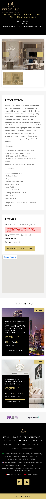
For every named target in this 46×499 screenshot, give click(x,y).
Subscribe (21, 444)
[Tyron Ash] (10, 7)
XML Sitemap (27, 448)
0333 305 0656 (33, 474)
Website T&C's (34, 444)
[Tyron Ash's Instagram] (19, 482)
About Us (16, 437)
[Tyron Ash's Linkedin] (26, 482)
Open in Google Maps (21, 248)
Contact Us (36, 441)
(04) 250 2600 (15, 474)
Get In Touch (23, 496)
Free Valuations (32, 437)
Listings (23, 441)
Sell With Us (10, 441)
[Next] (40, 54)
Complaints (8, 444)
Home (6, 437)
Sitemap (16, 448)
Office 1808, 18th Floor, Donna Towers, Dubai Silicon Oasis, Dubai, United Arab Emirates (23, 456)
